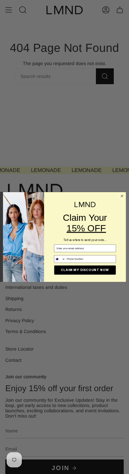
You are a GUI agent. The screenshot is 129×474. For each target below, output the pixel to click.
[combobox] (59, 259)
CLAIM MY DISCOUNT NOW (85, 270)
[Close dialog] (122, 196)
